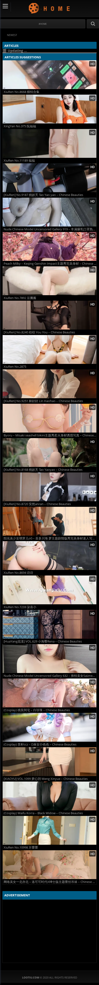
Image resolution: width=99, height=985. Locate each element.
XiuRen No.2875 (15, 367)
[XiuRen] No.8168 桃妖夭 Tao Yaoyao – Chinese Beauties (43, 470)
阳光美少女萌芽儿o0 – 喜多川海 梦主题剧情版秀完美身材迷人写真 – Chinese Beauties (50, 538)
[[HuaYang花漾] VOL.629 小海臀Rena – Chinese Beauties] (49, 624)
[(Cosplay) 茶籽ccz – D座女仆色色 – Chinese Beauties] (49, 727)
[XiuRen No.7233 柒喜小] (49, 589)
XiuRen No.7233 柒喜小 (20, 607)
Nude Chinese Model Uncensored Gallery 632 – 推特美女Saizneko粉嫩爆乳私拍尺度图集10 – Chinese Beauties (50, 676)
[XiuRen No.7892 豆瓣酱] (49, 280)
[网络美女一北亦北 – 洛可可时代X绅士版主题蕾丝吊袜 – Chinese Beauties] (49, 864)
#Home (43, 23)
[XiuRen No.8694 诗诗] (49, 555)
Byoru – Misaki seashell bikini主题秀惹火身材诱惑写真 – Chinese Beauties (50, 435)
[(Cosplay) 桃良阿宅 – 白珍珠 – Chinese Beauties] (49, 693)
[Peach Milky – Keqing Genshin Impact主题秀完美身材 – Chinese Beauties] (49, 246)
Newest (12, 35)
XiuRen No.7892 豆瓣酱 (20, 298)
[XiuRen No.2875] (49, 349)
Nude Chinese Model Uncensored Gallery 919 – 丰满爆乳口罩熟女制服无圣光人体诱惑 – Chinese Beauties (50, 229)
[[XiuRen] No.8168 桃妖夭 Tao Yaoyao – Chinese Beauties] (49, 452)
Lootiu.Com (49, 8)
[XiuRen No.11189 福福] (49, 143)
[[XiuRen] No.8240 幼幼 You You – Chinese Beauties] (49, 315)
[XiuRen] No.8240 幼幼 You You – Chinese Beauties (39, 332)
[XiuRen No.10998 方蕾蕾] (49, 830)
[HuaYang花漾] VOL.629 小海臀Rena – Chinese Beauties (43, 641)
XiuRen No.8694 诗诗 (18, 573)
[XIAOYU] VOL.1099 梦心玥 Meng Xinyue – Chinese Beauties (46, 779)
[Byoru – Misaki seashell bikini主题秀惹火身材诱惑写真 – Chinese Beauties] (49, 418)
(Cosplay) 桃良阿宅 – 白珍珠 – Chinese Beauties (37, 710)
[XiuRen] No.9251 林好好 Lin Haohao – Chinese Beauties (43, 401)
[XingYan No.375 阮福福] (49, 109)
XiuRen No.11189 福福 (19, 161)
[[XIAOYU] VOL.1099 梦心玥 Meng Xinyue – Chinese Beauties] (49, 761)
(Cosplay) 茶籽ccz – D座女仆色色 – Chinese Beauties (40, 744)
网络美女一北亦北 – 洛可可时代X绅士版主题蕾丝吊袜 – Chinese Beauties (50, 882)
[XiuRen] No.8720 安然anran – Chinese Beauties (37, 504)
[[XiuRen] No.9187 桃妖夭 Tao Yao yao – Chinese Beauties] (49, 177)
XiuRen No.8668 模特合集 (21, 92)
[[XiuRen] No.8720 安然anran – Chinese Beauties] (49, 486)
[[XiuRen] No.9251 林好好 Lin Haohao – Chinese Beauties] (49, 383)
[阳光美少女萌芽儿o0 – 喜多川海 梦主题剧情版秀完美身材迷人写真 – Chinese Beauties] (49, 521)
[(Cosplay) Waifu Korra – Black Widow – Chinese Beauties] (49, 796)
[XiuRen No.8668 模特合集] (49, 74)
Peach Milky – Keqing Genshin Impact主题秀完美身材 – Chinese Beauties (50, 264)
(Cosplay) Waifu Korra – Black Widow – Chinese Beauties (43, 813)
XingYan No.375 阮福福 (20, 126)
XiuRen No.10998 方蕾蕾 (21, 847)
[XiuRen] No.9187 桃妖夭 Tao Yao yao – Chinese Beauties (43, 195)
